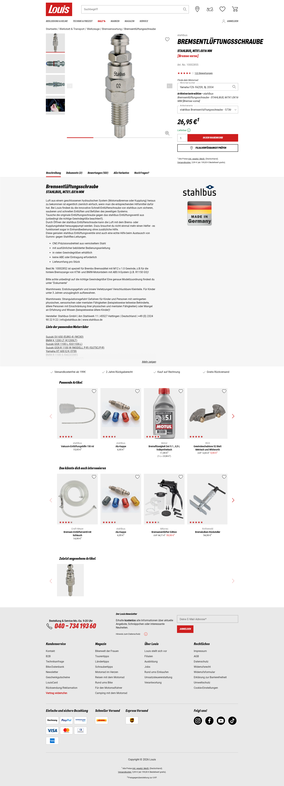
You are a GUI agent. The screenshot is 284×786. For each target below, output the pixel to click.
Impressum (200, 651)
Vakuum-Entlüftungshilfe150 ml (77, 446)
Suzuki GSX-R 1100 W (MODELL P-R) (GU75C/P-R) (75, 347)
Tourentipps (102, 656)
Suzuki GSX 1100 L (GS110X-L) (64, 344)
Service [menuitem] (144, 21)
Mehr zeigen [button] (149, 361)
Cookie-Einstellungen (206, 687)
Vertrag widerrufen (56, 693)
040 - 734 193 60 (75, 626)
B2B (48, 656)
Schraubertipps (104, 666)
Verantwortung (153, 682)
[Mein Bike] (210, 9)
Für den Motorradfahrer (108, 687)
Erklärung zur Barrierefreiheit (210, 677)
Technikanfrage (55, 661)
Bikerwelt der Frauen (107, 651)
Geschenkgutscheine (58, 677)
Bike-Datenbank (55, 666)
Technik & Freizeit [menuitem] (82, 21)
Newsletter (52, 672)
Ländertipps (102, 661)
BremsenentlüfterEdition (164, 532)
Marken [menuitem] (115, 21)
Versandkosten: (184, 162)
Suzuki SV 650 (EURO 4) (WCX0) (64, 336)
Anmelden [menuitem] (232, 21)
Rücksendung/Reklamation (61, 687)
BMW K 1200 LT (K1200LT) (61, 340)
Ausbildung (151, 661)
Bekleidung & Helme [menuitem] (57, 21)
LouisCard (52, 682)
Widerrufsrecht (202, 666)
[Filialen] (197, 9)
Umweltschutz (202, 682)
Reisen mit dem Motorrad (109, 677)
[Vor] (169, 86)
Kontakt (50, 651)
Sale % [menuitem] (101, 21)
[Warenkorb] (235, 9)
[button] (185, 9)
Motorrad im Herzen (106, 672)
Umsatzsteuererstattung (158, 677)
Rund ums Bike (104, 682)
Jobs (147, 666)
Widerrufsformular (204, 672)
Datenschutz (201, 661)
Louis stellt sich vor (155, 651)
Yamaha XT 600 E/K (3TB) (61, 351)
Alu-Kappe (121, 446)
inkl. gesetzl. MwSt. (196, 159)
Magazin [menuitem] (129, 21)
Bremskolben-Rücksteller (207, 532)
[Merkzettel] (222, 9)
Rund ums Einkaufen (156, 672)
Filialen (148, 656)
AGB (196, 656)
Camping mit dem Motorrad (111, 693)
